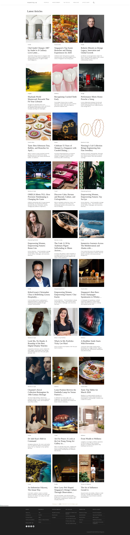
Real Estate (54, 515)
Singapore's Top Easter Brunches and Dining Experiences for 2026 (63, 50)
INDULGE (76, 2)
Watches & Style (85, 142)
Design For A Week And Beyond (71, 513)
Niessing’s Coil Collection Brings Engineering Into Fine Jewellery (91, 147)
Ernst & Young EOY (97, 512)
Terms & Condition (30, 519)
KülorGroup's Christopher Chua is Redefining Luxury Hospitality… (39, 294)
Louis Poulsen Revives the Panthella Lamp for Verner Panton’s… (65, 392)
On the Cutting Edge (70, 516)
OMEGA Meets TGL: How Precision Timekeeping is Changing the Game (39, 196)
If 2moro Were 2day (70, 521)
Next (73, 504)
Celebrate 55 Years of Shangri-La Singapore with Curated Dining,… (65, 147)
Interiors (56, 386)
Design (82, 93)
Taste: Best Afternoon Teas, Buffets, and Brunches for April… (39, 147)
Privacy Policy (29, 517)
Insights (30, 93)
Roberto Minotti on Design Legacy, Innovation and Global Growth (92, 50)
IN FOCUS (67, 2)
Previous (54, 504)
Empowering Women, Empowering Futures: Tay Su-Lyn (91, 196)
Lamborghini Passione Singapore (98, 522)
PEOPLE (46, 2)
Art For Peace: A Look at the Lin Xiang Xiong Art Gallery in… (64, 441)
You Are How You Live (71, 518)
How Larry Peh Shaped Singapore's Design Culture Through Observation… (65, 489)
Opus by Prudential (97, 515)
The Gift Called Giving (71, 523)
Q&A (40, 517)
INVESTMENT (56, 2)
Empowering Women (86, 191)
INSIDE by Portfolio (97, 519)
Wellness (56, 93)
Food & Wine (57, 44)
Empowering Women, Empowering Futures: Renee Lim (37, 245)
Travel (55, 191)
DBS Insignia (96, 517)
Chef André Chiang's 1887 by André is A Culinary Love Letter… (38, 50)
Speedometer (82, 515)
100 (39, 512)
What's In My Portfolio (60, 337)
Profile (29, 44)
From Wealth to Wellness (91, 439)
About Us (28, 512)
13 (70, 504)
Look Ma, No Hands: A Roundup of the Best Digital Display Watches (37, 343)
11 (67, 504)
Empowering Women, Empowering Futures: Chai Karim (65, 294)
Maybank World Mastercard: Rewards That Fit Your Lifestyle (38, 99)
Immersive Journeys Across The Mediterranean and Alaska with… (92, 245)
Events (56, 142)
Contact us (28, 515)
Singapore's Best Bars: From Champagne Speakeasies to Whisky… (91, 294)
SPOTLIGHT (86, 2)
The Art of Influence (86, 484)
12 (68, 504)
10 (65, 504)
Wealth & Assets (56, 512)
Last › (76, 504)
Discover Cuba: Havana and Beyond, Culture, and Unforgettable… (64, 196)
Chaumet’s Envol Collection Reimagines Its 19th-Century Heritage (38, 392)
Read (40, 522)
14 (71, 504)
